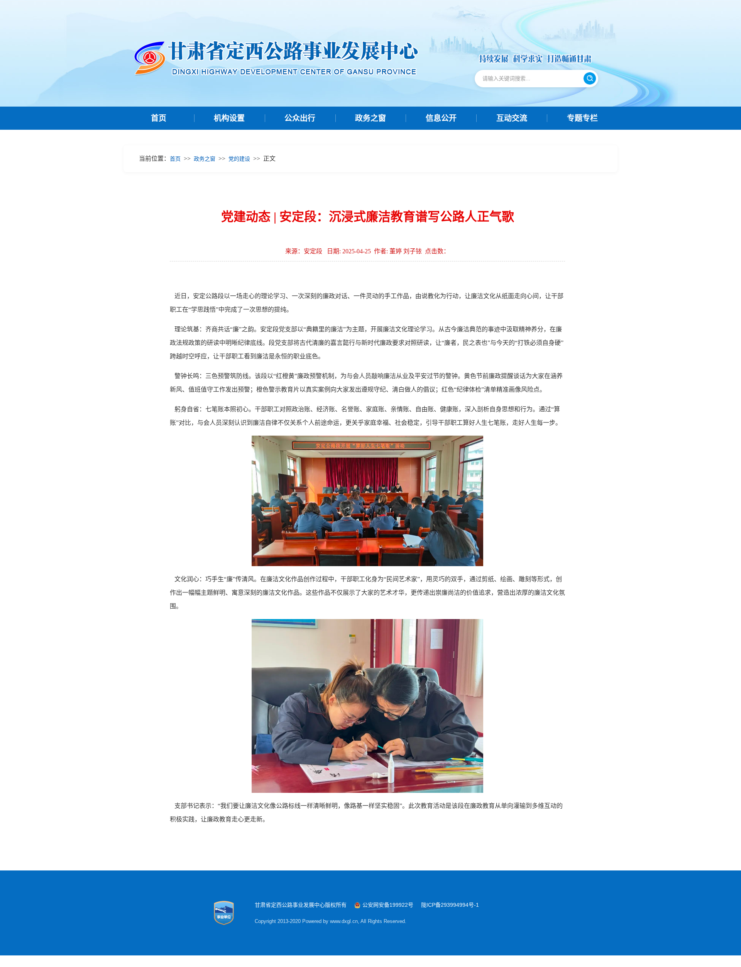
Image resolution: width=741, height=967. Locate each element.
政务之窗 (370, 118)
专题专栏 (582, 118)
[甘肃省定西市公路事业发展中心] (280, 59)
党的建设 (239, 159)
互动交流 (511, 118)
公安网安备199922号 (387, 905)
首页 (158, 118)
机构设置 (229, 118)
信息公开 (441, 118)
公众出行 (299, 118)
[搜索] (589, 78)
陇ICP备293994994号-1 (450, 905)
